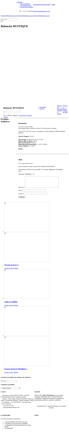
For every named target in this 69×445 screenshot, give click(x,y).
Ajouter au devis (9, 268)
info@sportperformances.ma (42, 11)
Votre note (21, 174)
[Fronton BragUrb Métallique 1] (20, 336)
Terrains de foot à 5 (11, 265)
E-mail (21, 193)
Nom (20, 190)
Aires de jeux (23, 115)
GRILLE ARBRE (11, 302)
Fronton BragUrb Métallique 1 (15, 369)
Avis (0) (41, 109)
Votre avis (21, 187)
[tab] (46, 107)
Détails (16, 268)
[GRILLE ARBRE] (20, 284)
